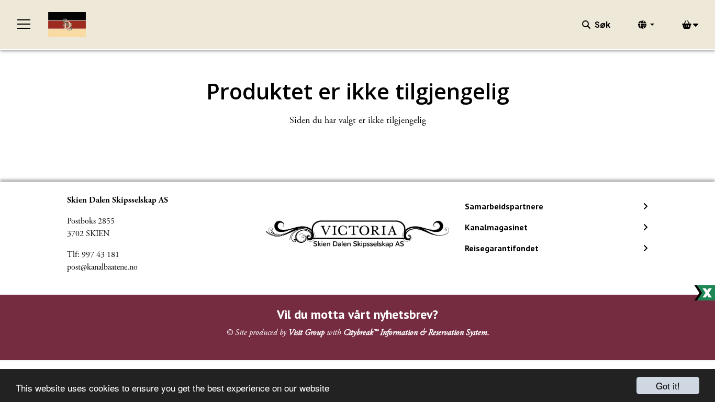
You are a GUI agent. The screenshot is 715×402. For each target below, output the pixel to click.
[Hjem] (67, 24)
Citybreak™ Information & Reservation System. (416, 332)
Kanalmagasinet (496, 227)
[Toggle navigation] (24, 24)
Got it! (668, 385)
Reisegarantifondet (502, 248)
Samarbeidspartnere (504, 206)
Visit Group (306, 332)
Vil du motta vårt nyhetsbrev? (357, 314)
